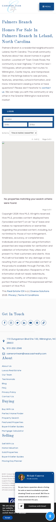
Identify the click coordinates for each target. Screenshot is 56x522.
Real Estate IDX (15, 291)
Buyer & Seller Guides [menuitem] (13, 427)
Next (53, 139)
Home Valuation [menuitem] (10, 448)
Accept (7, 518)
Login (10, 111)
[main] (28, 148)
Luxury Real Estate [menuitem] (11, 370)
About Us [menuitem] (7, 366)
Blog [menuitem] (4, 384)
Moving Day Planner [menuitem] (12, 461)
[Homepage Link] (11, 6)
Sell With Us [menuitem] (8, 444)
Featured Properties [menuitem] (12, 422)
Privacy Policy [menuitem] (9, 392)
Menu (47, 7)
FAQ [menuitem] (4, 388)
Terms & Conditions (28, 295)
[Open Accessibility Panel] (50, 516)
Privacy (12, 295)
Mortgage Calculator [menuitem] (13, 431)
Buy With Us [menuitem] (8, 409)
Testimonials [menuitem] (8, 379)
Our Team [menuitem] (7, 375)
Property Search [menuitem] (10, 418)
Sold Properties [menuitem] (10, 452)
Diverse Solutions (39, 291)
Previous (41, 139)
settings (22, 513)
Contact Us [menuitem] (8, 396)
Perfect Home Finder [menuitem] (12, 413)
